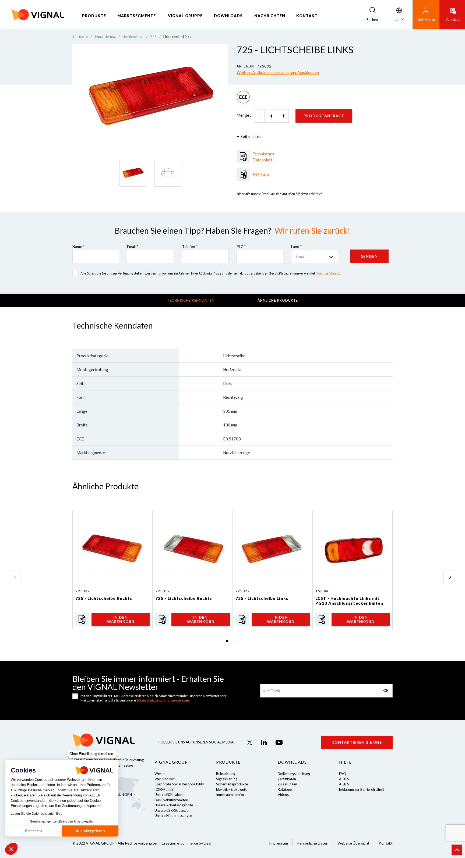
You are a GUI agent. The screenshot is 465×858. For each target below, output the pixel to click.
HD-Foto (261, 174)
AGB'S (344, 779)
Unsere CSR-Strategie (171, 810)
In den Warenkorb (120, 619)
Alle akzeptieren (90, 831)
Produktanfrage (324, 115)
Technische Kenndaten (190, 300)
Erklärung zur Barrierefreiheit (361, 789)
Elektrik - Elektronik (231, 789)
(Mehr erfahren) (327, 273)
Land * (296, 246)
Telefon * (190, 246)
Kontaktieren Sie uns (357, 742)
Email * (132, 246)
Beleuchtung (225, 773)
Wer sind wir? (165, 779)
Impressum (278, 843)
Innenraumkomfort (231, 794)
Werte (159, 773)
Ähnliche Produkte (278, 300)
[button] (11, 848)
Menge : (244, 115)
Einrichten (33, 831)
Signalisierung (226, 779)
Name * (78, 246)
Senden (369, 256)
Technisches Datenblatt (263, 156)
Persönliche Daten (312, 843)
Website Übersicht (353, 843)
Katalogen (286, 789)
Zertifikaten (287, 779)
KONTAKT (307, 15)
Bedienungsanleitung (294, 773)
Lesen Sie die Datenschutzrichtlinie (36, 814)
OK (386, 690)
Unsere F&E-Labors (169, 794)
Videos (283, 794)
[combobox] (314, 256)
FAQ (342, 773)
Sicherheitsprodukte (232, 784)
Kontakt (386, 843)
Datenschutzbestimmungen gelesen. (163, 700)
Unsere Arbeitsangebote (173, 805)
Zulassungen (287, 784)
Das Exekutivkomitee (171, 800)
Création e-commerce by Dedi (186, 843)
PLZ (241, 246)
